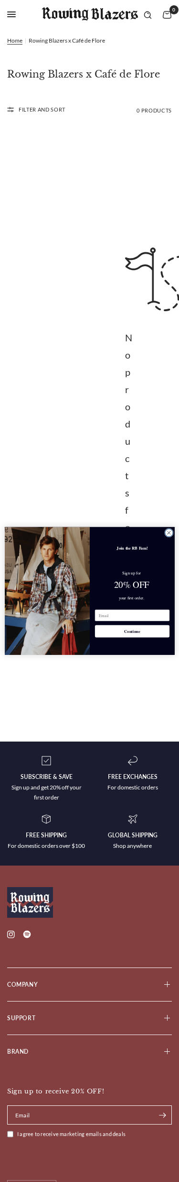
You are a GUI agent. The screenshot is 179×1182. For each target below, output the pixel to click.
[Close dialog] (169, 533)
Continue (132, 631)
